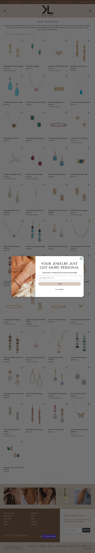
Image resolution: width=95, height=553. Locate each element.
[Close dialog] (81, 258)
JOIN (60, 284)
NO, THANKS (59, 289)
